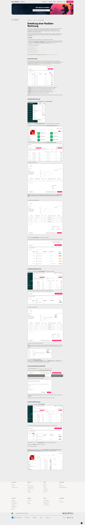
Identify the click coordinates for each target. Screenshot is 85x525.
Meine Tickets (59, 1)
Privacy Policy (19, 517)
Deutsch (47, 517)
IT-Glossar (44, 487)
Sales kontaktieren (46, 500)
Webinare (44, 484)
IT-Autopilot (13, 484)
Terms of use (27, 517)
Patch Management (30, 487)
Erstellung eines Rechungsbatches (51, 54)
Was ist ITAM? (45, 490)
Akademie (50, 1)
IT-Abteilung (13, 500)
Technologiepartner (46, 504)
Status (41, 517)
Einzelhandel (13, 504)
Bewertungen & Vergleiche (63, 487)
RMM (28, 484)
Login (64, 1)
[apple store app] (65, 513)
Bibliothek (35, 20)
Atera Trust (35, 517)
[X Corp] (14, 19)
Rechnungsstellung (41, 20)
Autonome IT (14, 482)
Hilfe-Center (22, 1)
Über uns (60, 500)
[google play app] (70, 513)
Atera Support (30, 20)
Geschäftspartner (45, 503)
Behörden (13, 509)
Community (29, 503)
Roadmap (28, 490)
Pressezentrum (61, 501)
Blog (60, 484)
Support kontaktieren (46, 501)
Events (28, 501)
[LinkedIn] (16, 19)
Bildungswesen (14, 501)
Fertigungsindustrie (14, 506)
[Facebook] (12, 19)
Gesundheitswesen (14, 503)
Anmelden (70, 1)
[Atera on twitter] (65, 517)
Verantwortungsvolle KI (15, 487)
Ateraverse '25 (29, 500)
